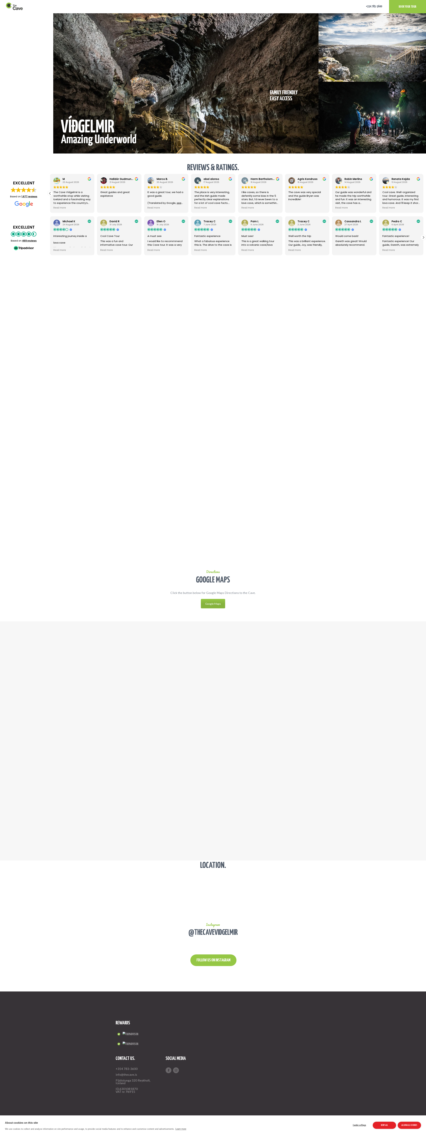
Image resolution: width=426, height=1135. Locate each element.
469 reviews (29, 240)
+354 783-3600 (127, 1069)
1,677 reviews (29, 196)
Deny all (384, 1125)
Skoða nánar (213, 438)
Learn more (213, 494)
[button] (423, 193)
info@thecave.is (126, 1074)
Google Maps (213, 603)
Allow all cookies (409, 1125)
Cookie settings (359, 1125)
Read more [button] (60, 207)
